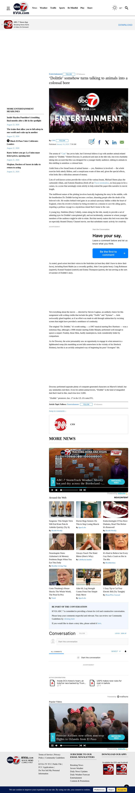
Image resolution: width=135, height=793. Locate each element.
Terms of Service (45, 754)
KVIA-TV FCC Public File (50, 764)
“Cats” (64, 153)
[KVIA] (21, 7)
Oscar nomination (101, 183)
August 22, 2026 (13, 125)
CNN (53, 141)
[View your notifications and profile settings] (125, 651)
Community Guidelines (55, 758)
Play (82, 8)
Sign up (123, 633)
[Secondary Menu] (10, 8)
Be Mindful (73, 8)
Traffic (53, 8)
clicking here (69, 619)
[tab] (56, 651)
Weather (43, 8)
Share (89, 8)
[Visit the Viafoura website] (122, 696)
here (99, 623)
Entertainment (73, 404)
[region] (88, 665)
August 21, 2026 (13, 148)
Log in (117, 633)
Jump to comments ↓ (57, 411)
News (34, 8)
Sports (62, 8)
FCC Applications (46, 767)
